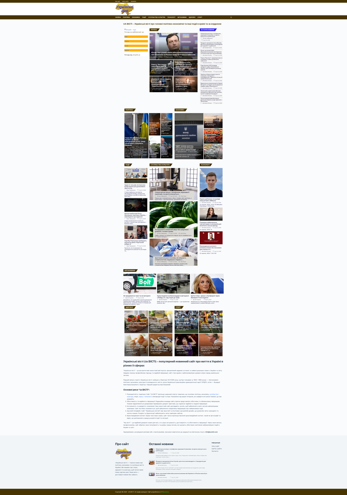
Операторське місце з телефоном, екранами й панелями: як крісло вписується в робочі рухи (211, 35)
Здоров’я (192, 17)
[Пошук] (231, 17)
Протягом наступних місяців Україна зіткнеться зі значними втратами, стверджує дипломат (166, 149)
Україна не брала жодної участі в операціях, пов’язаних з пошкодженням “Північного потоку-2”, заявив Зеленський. (212, 77)
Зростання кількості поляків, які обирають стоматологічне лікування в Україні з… (170, 259)
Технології (171, 17)
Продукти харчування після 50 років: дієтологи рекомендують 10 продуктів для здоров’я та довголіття (211, 44)
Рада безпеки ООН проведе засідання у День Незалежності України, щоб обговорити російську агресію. (211, 68)
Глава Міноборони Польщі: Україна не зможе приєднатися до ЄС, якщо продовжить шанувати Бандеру (136, 141)
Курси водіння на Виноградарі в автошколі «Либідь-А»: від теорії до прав (173, 297)
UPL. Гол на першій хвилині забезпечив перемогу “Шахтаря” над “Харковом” (210, 325)
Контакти (133, 1)
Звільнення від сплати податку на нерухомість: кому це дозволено (212, 119)
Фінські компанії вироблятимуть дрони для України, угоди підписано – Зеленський (211, 100)
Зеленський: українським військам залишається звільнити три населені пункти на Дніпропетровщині (211, 92)
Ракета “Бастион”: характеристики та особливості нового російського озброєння (160, 67)
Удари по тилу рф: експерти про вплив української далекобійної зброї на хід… (134, 186)
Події (144, 17)
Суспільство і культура (156, 17)
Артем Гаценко (129, 297)
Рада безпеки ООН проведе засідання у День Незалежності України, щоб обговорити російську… (186, 66)
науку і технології (145, 396)
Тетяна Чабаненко (208, 38)
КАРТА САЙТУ (125, 1)
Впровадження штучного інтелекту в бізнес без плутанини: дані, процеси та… (211, 247)
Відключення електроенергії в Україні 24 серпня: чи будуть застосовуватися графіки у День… (185, 82)
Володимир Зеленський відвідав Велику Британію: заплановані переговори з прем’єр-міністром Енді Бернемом (154, 148)
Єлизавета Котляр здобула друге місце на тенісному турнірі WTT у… (210, 348)
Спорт (200, 17)
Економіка (136, 17)
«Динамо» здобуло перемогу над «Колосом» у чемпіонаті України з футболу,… (185, 324)
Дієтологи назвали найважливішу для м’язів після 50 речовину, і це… (159, 348)
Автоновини (181, 17)
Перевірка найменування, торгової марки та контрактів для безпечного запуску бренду (210, 224)
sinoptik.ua (136, 55)
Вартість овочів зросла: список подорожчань (210, 136)
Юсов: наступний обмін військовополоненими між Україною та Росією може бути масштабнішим (173, 53)
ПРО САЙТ (117, 1)
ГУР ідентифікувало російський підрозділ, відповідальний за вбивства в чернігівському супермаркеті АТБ (166, 125)
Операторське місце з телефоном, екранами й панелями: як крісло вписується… (172, 193)
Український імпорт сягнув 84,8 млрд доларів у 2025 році (210, 200)
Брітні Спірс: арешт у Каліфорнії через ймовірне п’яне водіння (205, 297)
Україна (118, 17)
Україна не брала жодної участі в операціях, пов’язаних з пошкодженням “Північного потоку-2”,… (161, 82)
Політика (126, 17)
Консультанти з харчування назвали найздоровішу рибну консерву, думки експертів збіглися (160, 324)
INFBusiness (165, 492)
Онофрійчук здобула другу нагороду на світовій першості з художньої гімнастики (186, 347)
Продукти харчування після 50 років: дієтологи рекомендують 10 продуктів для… (136, 324)
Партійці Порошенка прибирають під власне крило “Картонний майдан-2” (135, 242)
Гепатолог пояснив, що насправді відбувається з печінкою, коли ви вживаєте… (135, 347)
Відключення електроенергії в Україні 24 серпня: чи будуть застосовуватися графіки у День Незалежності (212, 85)
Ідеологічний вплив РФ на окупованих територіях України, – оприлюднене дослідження (135, 215)
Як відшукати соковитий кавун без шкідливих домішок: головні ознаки (172, 231)
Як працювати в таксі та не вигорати (136, 296)
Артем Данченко (207, 47)
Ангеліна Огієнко (157, 57)
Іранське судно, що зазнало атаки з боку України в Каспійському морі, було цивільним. (154, 127)
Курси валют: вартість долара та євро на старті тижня (213, 151)
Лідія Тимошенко (130, 147)
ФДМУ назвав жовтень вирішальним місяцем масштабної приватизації (185, 148)
